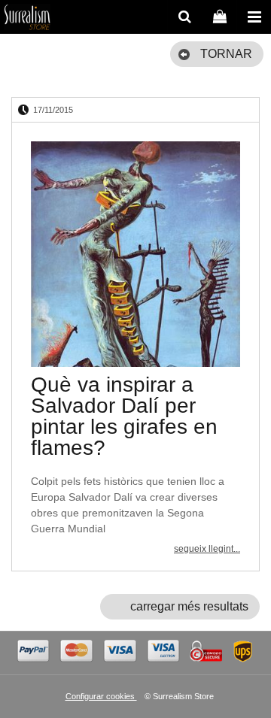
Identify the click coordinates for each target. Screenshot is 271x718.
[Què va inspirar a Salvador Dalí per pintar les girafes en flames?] (135, 254)
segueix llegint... (207, 549)
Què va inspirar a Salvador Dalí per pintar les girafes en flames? (124, 416)
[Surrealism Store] (27, 19)
